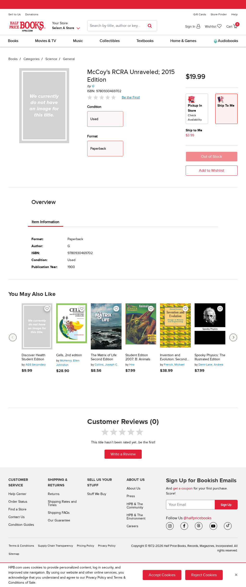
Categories (32, 59)
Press (131, 496)
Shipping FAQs (59, 513)
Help (234, 14)
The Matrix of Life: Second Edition (104, 357)
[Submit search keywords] (151, 26)
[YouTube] (213, 526)
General (69, 59)
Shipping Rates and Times (62, 503)
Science (51, 59)
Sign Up (226, 505)
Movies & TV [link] (45, 40)
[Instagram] (170, 526)
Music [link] (78, 40)
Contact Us (16, 517)
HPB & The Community (135, 505)
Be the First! (131, 97)
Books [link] (13, 40)
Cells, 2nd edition (69, 355)
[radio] (197, 109)
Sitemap (14, 554)
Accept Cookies (162, 575)
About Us (134, 488)
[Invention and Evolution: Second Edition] (175, 326)
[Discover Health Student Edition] (37, 326)
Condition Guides (21, 525)
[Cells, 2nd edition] (71, 326)
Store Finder (219, 14)
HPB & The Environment (136, 516)
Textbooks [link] (145, 40)
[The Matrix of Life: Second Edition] (106, 326)
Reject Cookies (204, 575)
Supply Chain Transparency (55, 546)
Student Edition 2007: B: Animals (137, 357)
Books (13, 59)
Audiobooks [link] (227, 40)
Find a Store (17, 509)
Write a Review (123, 454)
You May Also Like (31, 294)
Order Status (17, 502)
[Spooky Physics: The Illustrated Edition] (210, 326)
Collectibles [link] (110, 40)
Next (233, 337)
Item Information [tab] (45, 222)
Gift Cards (199, 14)
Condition (94, 107)
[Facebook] (184, 526)
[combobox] (122, 25)
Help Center (17, 494)
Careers (132, 526)
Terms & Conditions (21, 546)
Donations (31, 14)
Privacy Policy (107, 546)
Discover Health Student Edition (33, 357)
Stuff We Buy (96, 494)
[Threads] (199, 526)
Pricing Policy (85, 546)
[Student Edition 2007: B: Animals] (140, 326)
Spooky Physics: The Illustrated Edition (210, 357)
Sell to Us (14, 14)
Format (92, 136)
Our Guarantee (59, 520)
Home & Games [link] (183, 40)
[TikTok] (228, 526)
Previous (13, 337)
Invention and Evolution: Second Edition (173, 357)
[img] (101, 97)
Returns (54, 494)
